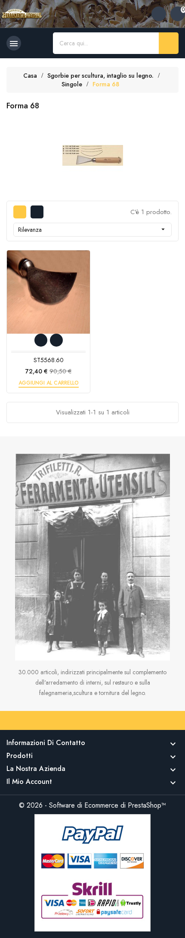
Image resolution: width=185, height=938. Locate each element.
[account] (158, 13)
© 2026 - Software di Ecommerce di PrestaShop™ (92, 805)
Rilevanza (92, 229)
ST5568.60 (49, 360)
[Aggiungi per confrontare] (56, 340)
